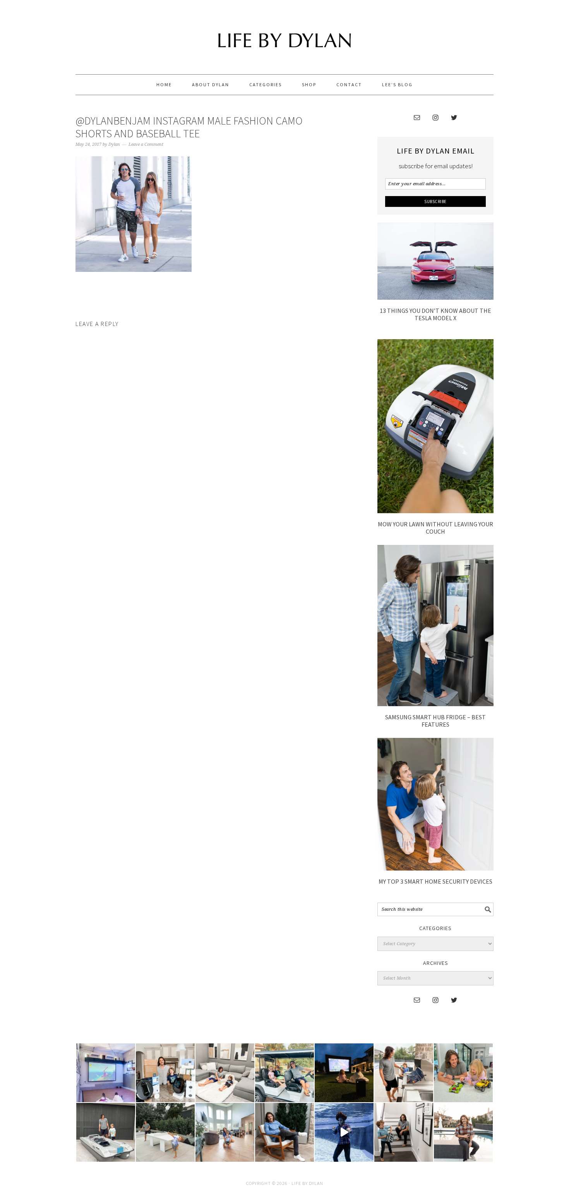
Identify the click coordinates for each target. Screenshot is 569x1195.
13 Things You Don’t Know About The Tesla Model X (435, 314)
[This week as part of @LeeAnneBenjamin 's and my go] (463, 1072)
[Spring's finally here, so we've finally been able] (165, 1132)
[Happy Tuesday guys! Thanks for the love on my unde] (284, 1132)
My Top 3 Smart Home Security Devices (435, 881)
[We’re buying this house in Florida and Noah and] (224, 1132)
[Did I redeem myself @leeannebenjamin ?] (344, 1132)
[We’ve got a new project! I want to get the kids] (105, 1132)
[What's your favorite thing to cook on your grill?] (403, 1072)
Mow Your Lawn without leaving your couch (435, 527)
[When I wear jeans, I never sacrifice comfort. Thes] (463, 1132)
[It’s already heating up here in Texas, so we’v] (224, 1072)
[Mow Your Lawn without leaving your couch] (435, 511)
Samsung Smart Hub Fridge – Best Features (435, 720)
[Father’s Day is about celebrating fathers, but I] (284, 1072)
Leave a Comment (146, 144)
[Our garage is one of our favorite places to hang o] (105, 1072)
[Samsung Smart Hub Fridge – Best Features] (435, 704)
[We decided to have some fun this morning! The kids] (344, 1072)
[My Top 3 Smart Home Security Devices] (435, 868)
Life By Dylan (284, 33)
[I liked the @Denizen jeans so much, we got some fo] (403, 1132)
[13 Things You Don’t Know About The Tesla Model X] (435, 297)
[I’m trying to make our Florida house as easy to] (165, 1072)
